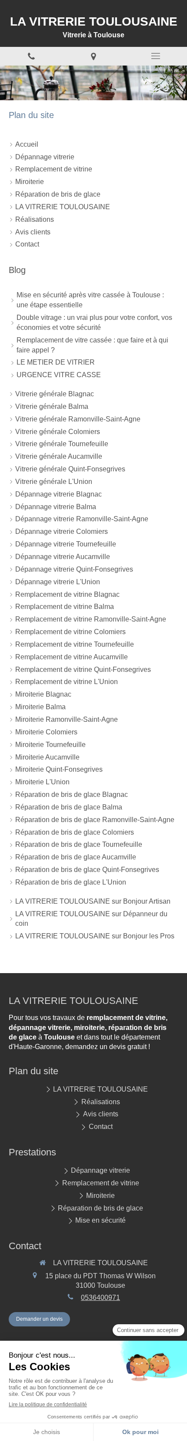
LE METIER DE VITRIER (56, 362)
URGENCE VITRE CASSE (59, 374)
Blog (17, 270)
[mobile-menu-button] (156, 56)
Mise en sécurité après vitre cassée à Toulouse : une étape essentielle (90, 300)
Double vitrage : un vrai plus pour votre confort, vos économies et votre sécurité (94, 322)
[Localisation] (93, 56)
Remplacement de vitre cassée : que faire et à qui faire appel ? (92, 345)
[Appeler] (31, 56)
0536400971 (100, 1297)
